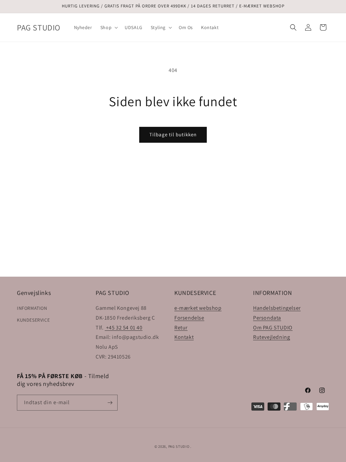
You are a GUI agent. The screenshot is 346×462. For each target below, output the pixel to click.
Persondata (267, 317)
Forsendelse (189, 317)
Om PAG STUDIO (273, 327)
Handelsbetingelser (277, 307)
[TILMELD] (109, 403)
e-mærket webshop (198, 307)
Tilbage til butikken (173, 134)
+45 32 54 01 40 (124, 327)
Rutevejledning (271, 337)
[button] (108, 27)
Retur (181, 327)
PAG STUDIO (179, 446)
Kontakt (184, 337)
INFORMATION (32, 308)
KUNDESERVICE (33, 320)
